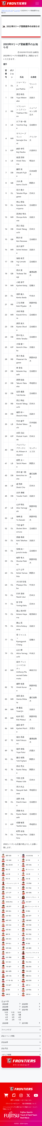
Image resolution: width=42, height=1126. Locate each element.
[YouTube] (36, 1095)
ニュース (5, 1001)
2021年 (25, 1010)
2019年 (25, 1023)
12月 (6, 1012)
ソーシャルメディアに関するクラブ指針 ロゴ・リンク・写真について (20, 1108)
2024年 (5, 1007)
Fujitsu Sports (26, 1112)
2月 (13, 1020)
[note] (14, 1095)
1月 (19, 1020)
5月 (13, 1017)
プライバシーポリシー (13, 1103)
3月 (6, 1020)
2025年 (25, 1004)
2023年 (25, 1007)
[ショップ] (6, 1095)
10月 (19, 1012)
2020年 (5, 1023)
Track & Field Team (28, 1115)
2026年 (5, 1004)
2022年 (5, 1010)
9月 (6, 1015)
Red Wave (24, 1118)
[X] (28, 1095)
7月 (19, 1015)
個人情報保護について (29, 1103)
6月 (6, 1017)
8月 (13, 1015)
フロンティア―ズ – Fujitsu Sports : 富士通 (13, 3)
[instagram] (21, 1095)
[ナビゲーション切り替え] (37, 3)
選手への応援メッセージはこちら (21, 1100)
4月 (19, 1017)
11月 (12, 1012)
